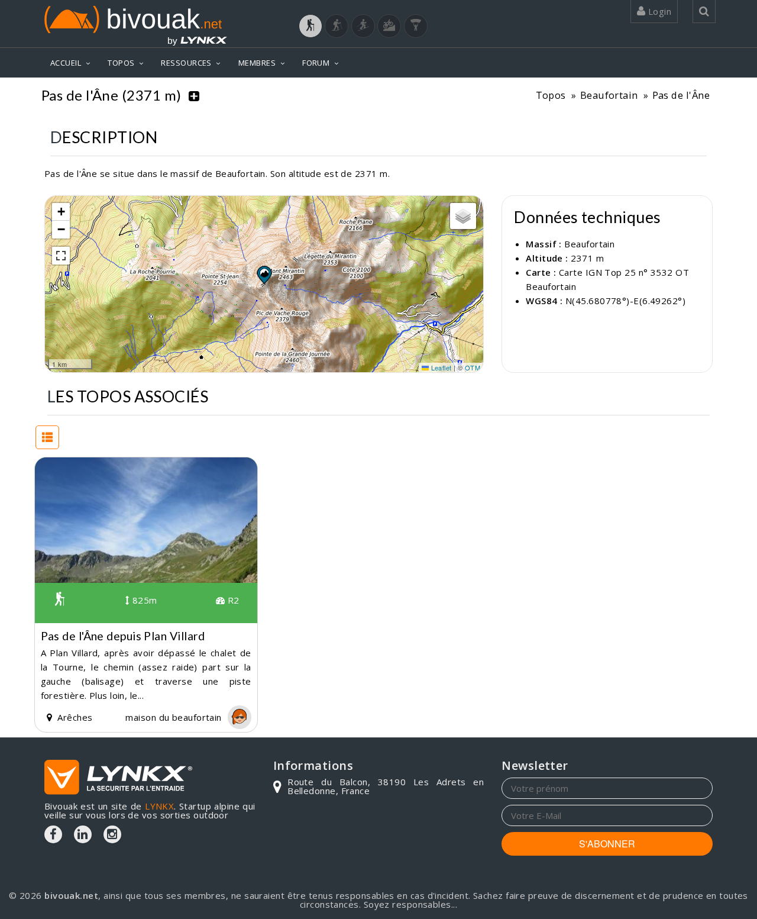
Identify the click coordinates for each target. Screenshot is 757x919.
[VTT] (389, 26)
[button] (263, 274)
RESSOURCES (186, 62)
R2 (232, 600)
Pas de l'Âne (681, 95)
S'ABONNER (607, 843)
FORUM (315, 62)
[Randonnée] (310, 26)
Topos (551, 95)
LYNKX (159, 806)
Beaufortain (609, 95)
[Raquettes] (336, 26)
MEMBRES (257, 62)
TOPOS (121, 62)
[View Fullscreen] (61, 256)
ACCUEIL (65, 62)
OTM (472, 367)
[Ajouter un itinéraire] (194, 95)
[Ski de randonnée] (363, 26)
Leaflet (440, 367)
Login (658, 11)
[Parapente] (416, 26)
